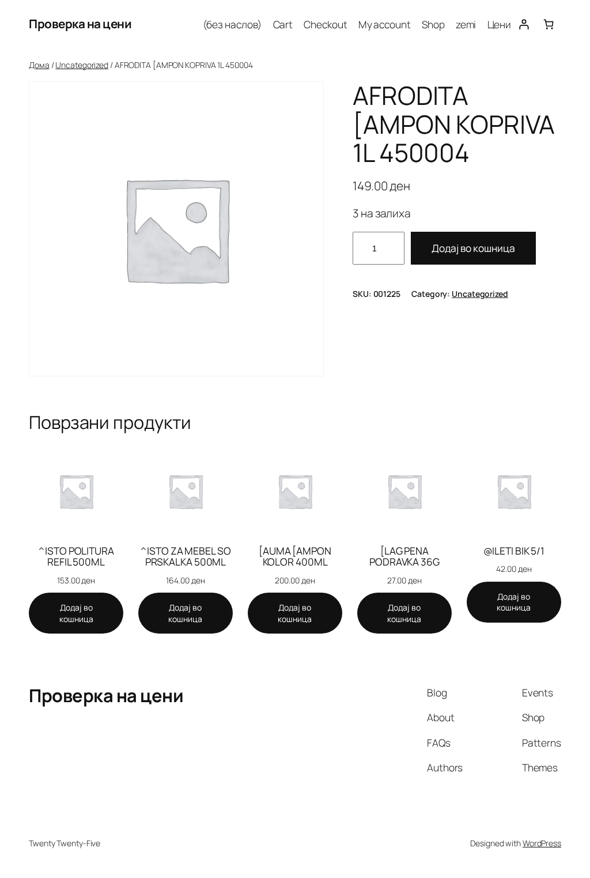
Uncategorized (81, 64)
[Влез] (523, 24)
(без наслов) (232, 24)
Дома (39, 64)
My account (384, 24)
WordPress (542, 843)
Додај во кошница (473, 248)
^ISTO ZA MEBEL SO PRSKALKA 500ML (185, 556)
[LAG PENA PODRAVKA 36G (404, 556)
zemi (466, 24)
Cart (283, 24)
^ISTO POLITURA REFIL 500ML (76, 556)
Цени (499, 24)
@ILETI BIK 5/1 (514, 551)
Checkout (325, 24)
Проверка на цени (80, 24)
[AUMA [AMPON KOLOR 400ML (295, 556)
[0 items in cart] (548, 24)
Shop (433, 24)
